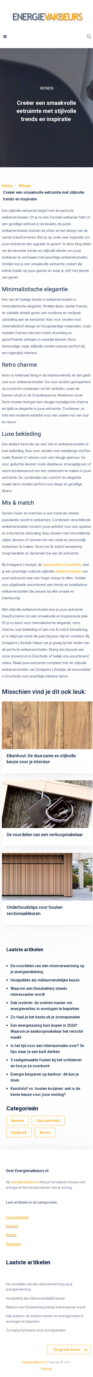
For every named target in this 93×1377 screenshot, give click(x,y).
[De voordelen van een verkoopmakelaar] (47, 804)
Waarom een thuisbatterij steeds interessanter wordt (46, 1307)
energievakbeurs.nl (25, 1182)
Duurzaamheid (48, 1121)
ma (48, 1369)
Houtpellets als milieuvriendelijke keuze (44, 980)
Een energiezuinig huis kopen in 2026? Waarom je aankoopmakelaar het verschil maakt (46, 1031)
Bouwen (17, 1121)
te (44, 1369)
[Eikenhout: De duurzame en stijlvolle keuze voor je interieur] (47, 725)
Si (42, 1369)
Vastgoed (19, 1132)
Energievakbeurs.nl (34, 1362)
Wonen (46, 88)
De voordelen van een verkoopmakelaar (45, 834)
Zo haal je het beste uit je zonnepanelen (45, 1017)
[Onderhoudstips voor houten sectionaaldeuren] (47, 877)
